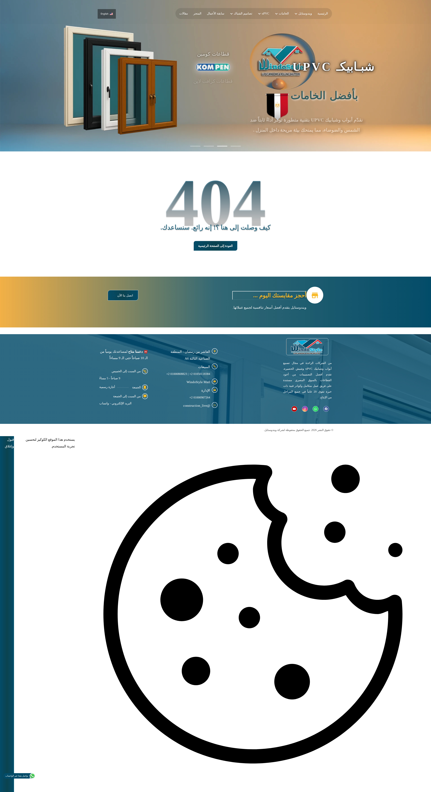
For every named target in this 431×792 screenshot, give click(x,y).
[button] (123, 295)
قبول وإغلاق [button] (9, 443)
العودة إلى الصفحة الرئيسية (215, 246)
